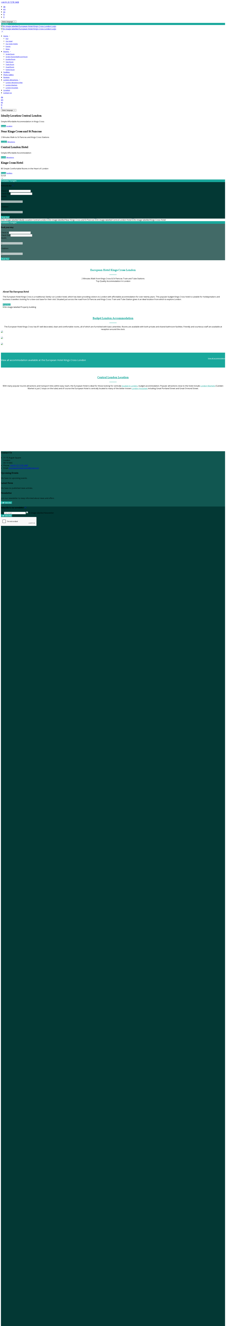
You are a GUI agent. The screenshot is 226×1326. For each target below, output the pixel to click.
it (3, 17)
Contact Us (7, 93)
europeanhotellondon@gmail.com (24, 468)
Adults (3, 196)
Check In (4, 191)
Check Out (5, 193)
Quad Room (10, 67)
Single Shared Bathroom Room (17, 57)
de (4, 6)
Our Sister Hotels (12, 44)
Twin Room (9, 62)
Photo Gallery (8, 75)
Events (8, 46)
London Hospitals (12, 88)
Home (5, 36)
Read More (7, 305)
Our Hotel (9, 41)
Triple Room (10, 64)
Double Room (10, 59)
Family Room (10, 70)
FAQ (7, 39)
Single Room (10, 54)
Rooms (6, 51)
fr (4, 14)
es (4, 12)
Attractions (11, 142)
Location (6, 90)
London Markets (11, 85)
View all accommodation (216, 358)
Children (4, 206)
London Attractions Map (14, 82)
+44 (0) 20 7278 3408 (10, 2)
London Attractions (10, 80)
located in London (130, 386)
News (8, 49)
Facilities (6, 72)
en (4, 9)
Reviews (6, 77)
